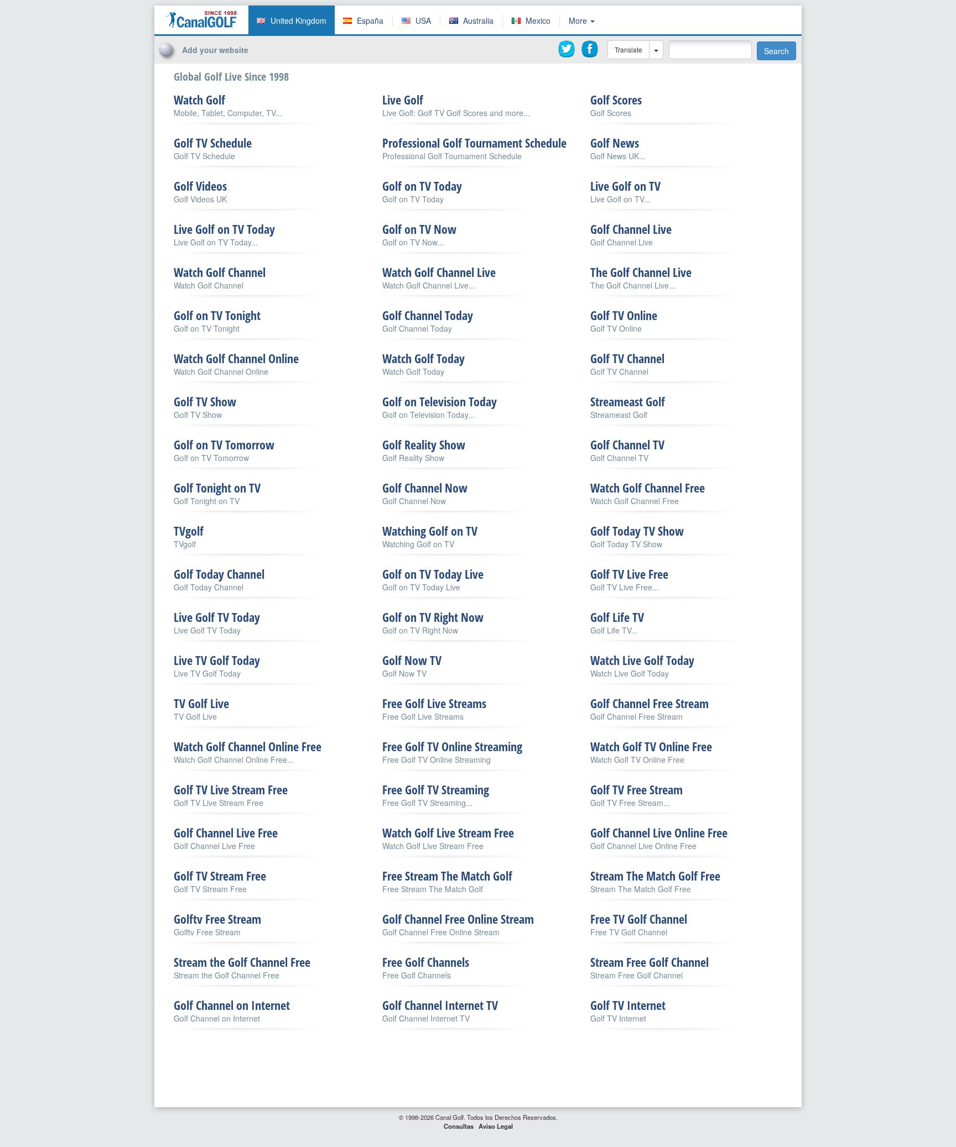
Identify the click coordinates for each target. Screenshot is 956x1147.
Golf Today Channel (219, 573)
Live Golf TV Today (217, 617)
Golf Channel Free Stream (649, 703)
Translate (628, 49)
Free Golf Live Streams (434, 703)
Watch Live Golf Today (642, 660)
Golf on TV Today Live (433, 573)
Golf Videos (200, 185)
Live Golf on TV (625, 185)
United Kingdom (298, 20)
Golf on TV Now (419, 228)
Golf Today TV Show (637, 530)
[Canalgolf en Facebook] (590, 49)
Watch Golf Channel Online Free (247, 746)
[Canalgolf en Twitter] (567, 49)
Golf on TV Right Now (433, 617)
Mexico (538, 20)
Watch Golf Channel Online (236, 358)
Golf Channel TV (627, 444)
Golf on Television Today (439, 401)
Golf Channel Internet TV (440, 1005)
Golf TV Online (623, 315)
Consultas (459, 1126)
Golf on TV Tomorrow (224, 444)
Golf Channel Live (631, 228)
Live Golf (402, 99)
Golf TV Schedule (213, 142)
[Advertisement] (762, 23)
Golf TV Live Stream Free (231, 789)
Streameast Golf (627, 401)
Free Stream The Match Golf (447, 875)
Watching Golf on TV (429, 530)
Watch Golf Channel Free (647, 487)
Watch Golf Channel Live (439, 272)
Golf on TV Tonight (217, 315)
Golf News (614, 142)
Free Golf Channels (425, 961)
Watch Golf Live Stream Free (448, 832)
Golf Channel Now (424, 487)
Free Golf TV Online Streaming (452, 746)
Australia (478, 20)
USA (423, 20)
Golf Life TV (617, 617)
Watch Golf (199, 99)
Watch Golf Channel (220, 272)
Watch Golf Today (423, 358)
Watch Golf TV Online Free (651, 746)
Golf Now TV (411, 660)
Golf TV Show (205, 401)
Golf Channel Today (427, 315)
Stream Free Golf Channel (649, 961)
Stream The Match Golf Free (655, 875)
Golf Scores (616, 99)
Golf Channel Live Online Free (659, 832)
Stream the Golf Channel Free (242, 961)
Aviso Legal (496, 1126)
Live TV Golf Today (217, 660)
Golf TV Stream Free (220, 875)
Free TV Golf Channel (638, 918)
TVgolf (189, 530)
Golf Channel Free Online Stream (458, 918)
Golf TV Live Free (629, 573)
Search (776, 50)
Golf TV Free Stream (636, 789)
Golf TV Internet (628, 1005)
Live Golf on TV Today (224, 228)
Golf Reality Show (423, 444)
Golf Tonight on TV (217, 487)
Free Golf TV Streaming (435, 789)
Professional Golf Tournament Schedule (474, 142)
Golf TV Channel (627, 358)
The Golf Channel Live (641, 272)
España (370, 20)
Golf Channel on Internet (232, 1005)
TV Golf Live (201, 703)
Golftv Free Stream (217, 918)
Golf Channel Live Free (226, 832)
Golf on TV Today (422, 185)
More (579, 20)
